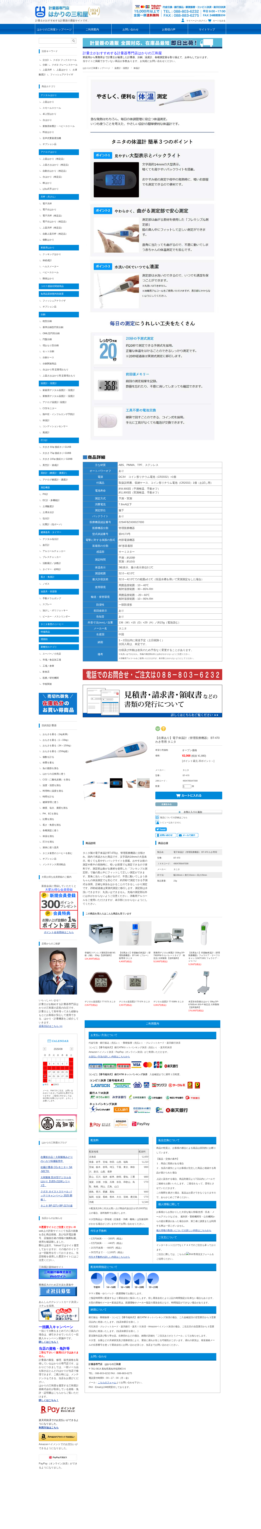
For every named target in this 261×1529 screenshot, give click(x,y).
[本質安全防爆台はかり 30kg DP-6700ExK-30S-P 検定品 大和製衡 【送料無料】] (204, 993)
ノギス (46, 584)
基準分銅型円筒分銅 (53, 327)
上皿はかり (62, 69)
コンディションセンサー (55, 426)
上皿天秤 (47, 69)
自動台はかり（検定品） (55, 171)
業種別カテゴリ (49, 647)
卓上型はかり (49, 114)
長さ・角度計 (47, 577)
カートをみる (219, 20)
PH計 (45, 494)
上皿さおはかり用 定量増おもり (59, 375)
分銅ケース (48, 357)
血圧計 (46, 545)
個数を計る (48, 757)
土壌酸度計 (48, 506)
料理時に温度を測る (53, 791)
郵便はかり (48, 278)
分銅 (45, 64)
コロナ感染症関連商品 (52, 286)
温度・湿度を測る (52, 785)
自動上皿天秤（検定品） (55, 233)
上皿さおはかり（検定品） (56, 164)
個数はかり (48, 239)
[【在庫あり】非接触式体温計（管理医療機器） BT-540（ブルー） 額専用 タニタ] (135, 943)
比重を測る (48, 819)
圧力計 (44, 440)
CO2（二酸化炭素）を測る (56, 779)
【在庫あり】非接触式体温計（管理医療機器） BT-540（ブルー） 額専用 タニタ (135, 955)
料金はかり (48, 132)
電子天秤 (47, 203)
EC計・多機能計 (51, 500)
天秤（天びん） (49, 196)
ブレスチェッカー (52, 557)
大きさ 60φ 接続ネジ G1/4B (57, 447)
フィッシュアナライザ (61, 74)
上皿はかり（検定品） (54, 159)
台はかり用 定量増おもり (55, 369)
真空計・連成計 (51, 465)
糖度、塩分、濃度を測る (55, 808)
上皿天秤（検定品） (53, 227)
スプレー (47, 604)
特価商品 (45, 631)
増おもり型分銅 (51, 345)
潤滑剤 (44, 639)
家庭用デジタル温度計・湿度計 (59, 390)
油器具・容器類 (49, 591)
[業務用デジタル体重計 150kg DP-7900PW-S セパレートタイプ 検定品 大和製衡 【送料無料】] (169, 943)
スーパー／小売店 (52, 653)
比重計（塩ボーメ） (53, 524)
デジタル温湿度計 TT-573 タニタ (100, 1001)
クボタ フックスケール (65, 60)
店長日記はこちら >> (50, 1026)
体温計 (137, 68)
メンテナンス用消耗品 (54, 864)
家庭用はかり (47, 247)
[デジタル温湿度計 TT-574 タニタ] (135, 993)
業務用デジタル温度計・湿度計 (59, 396)
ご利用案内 (92, 29)
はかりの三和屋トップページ (54, 29)
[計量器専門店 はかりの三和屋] (67, 11)
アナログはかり (49, 152)
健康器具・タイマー (51, 532)
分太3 (46, 60)
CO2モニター (50, 408)
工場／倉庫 (48, 666)
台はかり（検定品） (53, 176)
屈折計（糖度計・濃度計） (54, 473)
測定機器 (45, 487)
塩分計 (46, 518)
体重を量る (48, 762)
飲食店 (46, 671)
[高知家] (58, 1131)
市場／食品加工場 (52, 659)
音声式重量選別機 (52, 138)
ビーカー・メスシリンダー (56, 616)
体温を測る (48, 836)
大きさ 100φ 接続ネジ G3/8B (57, 459)
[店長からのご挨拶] (58, 993)
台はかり (47, 120)
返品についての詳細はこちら (173, 817)
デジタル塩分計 (51, 539)
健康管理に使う (51, 802)
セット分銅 (48, 351)
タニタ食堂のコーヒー (52, 624)
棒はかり (47, 183)
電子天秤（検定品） (53, 215)
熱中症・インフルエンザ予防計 (59, 414)
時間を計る (48, 796)
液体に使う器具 (51, 847)
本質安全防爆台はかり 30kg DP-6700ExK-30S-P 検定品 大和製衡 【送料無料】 (203, 1004)
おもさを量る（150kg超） (56, 751)
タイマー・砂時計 (52, 569)
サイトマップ (207, 29)
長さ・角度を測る (52, 825)
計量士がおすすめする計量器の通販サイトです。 (62, 20)
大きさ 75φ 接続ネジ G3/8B (57, 453)
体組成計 (47, 260)
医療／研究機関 (51, 678)
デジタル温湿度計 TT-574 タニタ (134, 1001)
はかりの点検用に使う (54, 774)
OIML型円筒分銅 (51, 333)
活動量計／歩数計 (52, 563)
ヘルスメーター (51, 266)
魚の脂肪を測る (51, 768)
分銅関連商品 (49, 363)
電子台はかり (49, 209)
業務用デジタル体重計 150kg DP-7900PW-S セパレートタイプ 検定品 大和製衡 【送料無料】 (169, 955)
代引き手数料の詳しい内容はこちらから (109, 1257)
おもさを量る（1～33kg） (56, 740)
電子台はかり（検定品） (55, 221)
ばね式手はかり (51, 189)
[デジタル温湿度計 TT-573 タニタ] (101, 993)
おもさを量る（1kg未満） (56, 734)
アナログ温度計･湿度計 (55, 402)
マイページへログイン (196, 20)
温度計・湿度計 (121, 68)
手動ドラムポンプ (52, 598)
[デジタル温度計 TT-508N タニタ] (169, 993)
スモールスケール (52, 108)
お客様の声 (168, 29)
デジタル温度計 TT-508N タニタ (168, 1001)
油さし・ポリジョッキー (55, 610)
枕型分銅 (47, 321)
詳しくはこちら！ (49, 1400)
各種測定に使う (51, 830)
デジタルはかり (49, 95)
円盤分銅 (47, 339)
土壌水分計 (48, 512)
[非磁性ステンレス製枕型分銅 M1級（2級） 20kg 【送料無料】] (101, 943)
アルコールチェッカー (54, 551)
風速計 (46, 432)
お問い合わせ (130, 29)
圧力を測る (48, 841)
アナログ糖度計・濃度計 (55, 479)
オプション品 (49, 144)
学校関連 (47, 684)
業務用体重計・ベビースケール (59, 126)
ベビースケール (51, 272)
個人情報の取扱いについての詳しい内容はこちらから (183, 1230)
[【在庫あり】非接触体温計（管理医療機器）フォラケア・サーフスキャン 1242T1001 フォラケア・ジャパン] (204, 943)
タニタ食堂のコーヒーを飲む (57, 853)
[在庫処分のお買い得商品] (58, 713)
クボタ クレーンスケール (65, 64)
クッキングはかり (52, 254)
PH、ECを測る (50, 813)
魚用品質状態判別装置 (52, 293)
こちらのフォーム (107, 1382)
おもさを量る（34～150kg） (57, 745)
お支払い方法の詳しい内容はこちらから (109, 1056)
